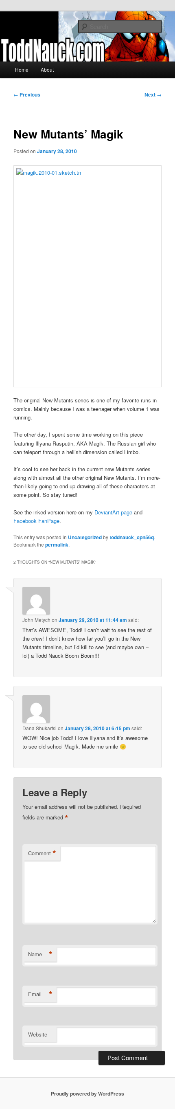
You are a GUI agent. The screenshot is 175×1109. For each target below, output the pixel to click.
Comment (42, 853)
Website (37, 1034)
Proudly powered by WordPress (87, 1093)
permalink (56, 544)
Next (153, 94)
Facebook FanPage (36, 521)
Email (40, 994)
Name (40, 954)
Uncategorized (85, 537)
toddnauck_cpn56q (131, 537)
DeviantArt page (113, 512)
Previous (26, 94)
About (47, 69)
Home (21, 69)
